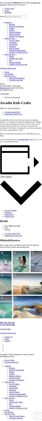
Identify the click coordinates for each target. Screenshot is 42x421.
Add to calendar (6, 177)
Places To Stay (9, 54)
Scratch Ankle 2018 (12, 112)
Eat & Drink (13, 44)
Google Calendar (10, 210)
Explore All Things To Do (18, 52)
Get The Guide (5, 329)
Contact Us (8, 337)
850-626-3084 (23, 139)
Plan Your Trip (9, 76)
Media (6, 339)
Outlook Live (9, 216)
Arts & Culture (14, 40)
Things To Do (9, 38)
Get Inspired (8, 74)
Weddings (8, 12)
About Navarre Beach (17, 78)
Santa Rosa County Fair (13, 114)
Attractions (13, 42)
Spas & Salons (14, 48)
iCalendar (7, 212)
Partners (7, 341)
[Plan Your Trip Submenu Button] (16, 76)
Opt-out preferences (11, 362)
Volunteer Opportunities (17, 50)
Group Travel (9, 8)
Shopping (12, 46)
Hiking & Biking (15, 32)
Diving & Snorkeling (16, 26)
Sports (6, 10)
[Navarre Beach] (8, 68)
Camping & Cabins (16, 58)
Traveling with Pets (16, 80)
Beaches (12, 24)
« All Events (4, 94)
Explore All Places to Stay (18, 64)
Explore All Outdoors (16, 36)
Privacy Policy (9, 360)
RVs (10, 60)
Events (6, 72)
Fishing (11, 28)
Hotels (11, 56)
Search (2, 16)
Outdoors (7, 22)
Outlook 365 (8, 214)
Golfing (11, 30)
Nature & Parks (14, 34)
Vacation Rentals (15, 62)
